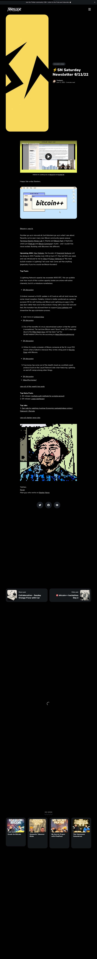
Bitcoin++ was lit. (26, 228)
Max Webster (39, 253)
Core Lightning (63, 307)
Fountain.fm (61, 174)
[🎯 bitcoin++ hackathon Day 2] (70, 595)
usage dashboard (37, 399)
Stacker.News (59, 64)
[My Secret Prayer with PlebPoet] (59, 833)
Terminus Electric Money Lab (31, 241)
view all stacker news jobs (30, 418)
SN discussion (28, 290)
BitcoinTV (52, 174)
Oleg (45, 259)
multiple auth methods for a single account (47, 396)
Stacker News (44, 492)
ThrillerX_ (60, 80)
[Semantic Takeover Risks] (38, 833)
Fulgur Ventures (55, 259)
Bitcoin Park (58, 241)
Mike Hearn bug (38, 332)
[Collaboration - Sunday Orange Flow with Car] (27, 595)
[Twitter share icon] (40, 505)
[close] (94, 2)
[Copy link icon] (57, 505)
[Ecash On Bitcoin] (16, 832)
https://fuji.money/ (29, 380)
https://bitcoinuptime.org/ (64, 334)
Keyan (22, 490)
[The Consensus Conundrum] (81, 833)
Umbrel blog (39, 317)
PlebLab (31, 244)
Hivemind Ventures (64, 253)
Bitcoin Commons (45, 244)
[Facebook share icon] (48, 505)
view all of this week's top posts (32, 386)
